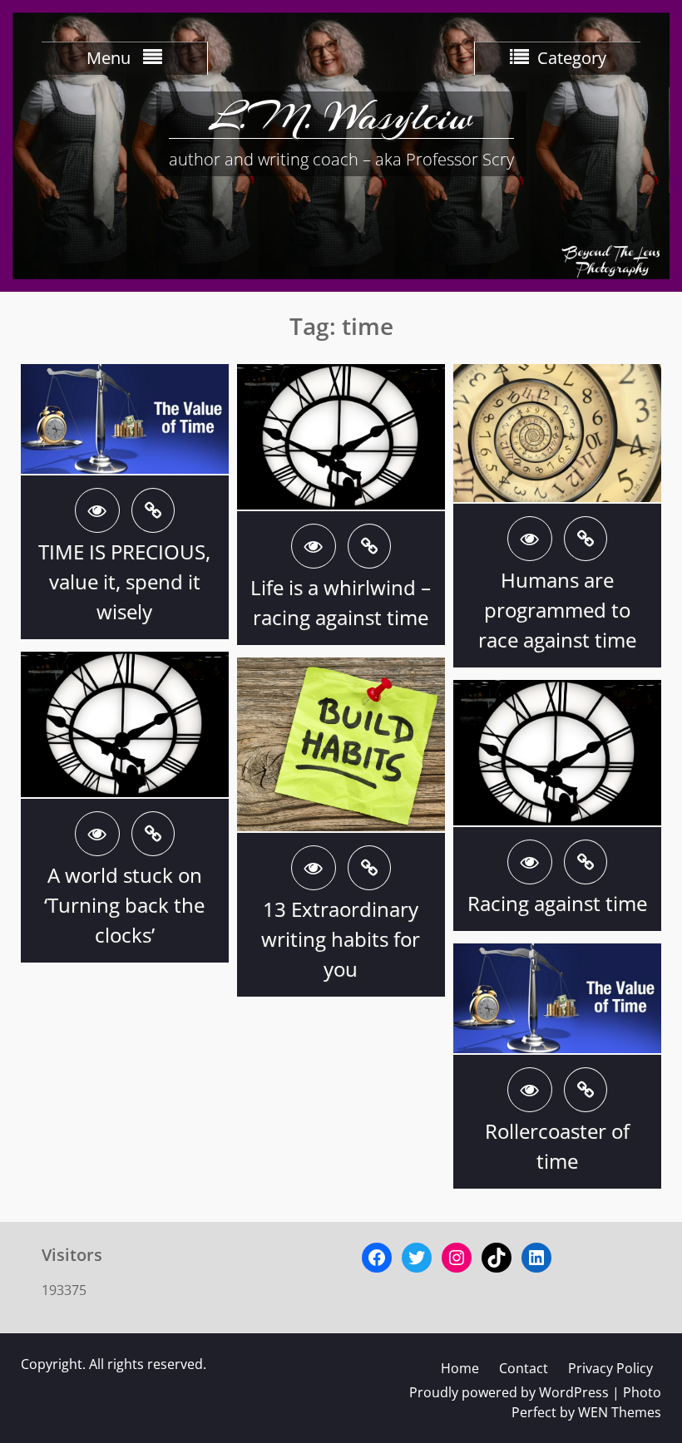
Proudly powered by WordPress (509, 1392)
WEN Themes (619, 1412)
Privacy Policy (610, 1368)
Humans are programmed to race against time (557, 609)
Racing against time (557, 903)
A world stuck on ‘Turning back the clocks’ (124, 904)
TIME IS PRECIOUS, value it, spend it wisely (124, 581)
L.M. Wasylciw (341, 116)
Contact (523, 1368)
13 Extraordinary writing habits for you (340, 939)
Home (460, 1368)
